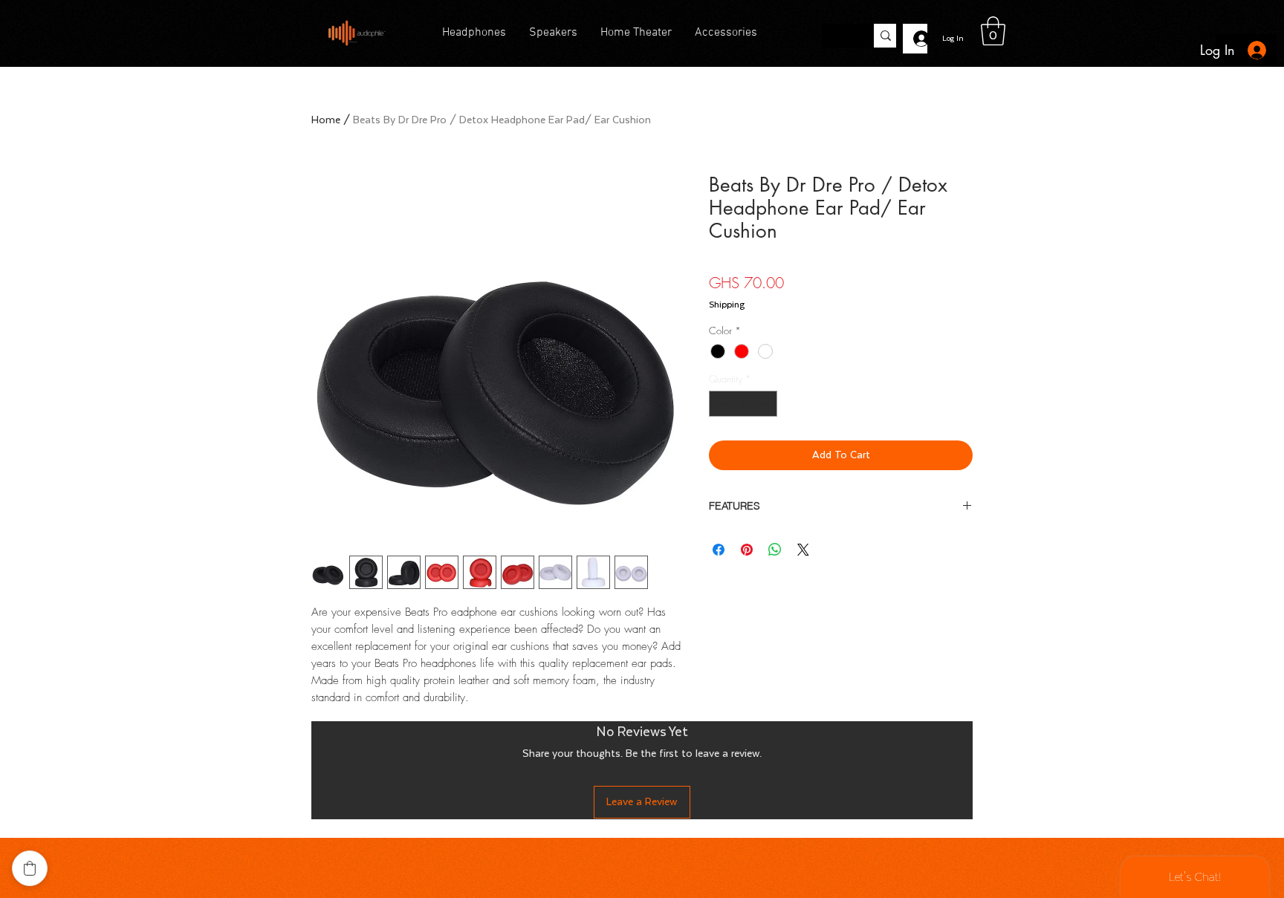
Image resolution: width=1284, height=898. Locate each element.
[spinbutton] (743, 404)
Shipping (727, 304)
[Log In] (915, 38)
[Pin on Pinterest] (747, 550)
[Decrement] (720, 404)
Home (325, 120)
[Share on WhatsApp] (775, 550)
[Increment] (767, 404)
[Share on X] (803, 550)
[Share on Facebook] (718, 550)
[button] (993, 30)
